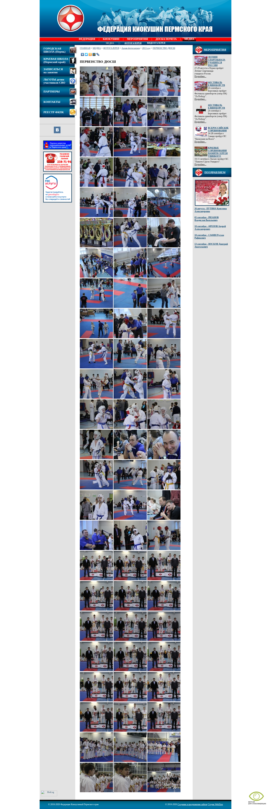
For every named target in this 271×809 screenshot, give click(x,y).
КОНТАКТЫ (52, 101)
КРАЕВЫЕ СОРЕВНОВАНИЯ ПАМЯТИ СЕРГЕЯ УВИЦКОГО (218, 152)
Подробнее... (200, 76)
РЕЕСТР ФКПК (54, 112)
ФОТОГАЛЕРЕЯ (111, 48)
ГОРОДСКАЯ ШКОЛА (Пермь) (54, 50)
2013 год (146, 48)
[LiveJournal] (98, 54)
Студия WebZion (215, 804)
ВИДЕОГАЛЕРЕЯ (156, 43)
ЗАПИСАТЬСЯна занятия (53, 71)
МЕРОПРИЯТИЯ (137, 39)
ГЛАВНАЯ (85, 48)
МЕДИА (189, 39)
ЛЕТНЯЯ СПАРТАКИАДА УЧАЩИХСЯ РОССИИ (216, 61)
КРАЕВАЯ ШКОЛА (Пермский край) (56, 60)
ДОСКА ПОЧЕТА (166, 39)
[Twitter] (86, 54)
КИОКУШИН (111, 39)
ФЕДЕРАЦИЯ (87, 39)
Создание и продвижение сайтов (192, 804)
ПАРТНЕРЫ (52, 91)
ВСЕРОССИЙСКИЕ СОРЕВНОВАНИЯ (218, 129)
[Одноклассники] (90, 54)
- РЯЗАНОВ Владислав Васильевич (206, 218)
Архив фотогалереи (130, 48)
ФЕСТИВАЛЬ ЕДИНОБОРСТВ (216, 84)
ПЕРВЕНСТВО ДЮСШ (164, 48)
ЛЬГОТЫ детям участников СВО (54, 81)
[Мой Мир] (94, 54)
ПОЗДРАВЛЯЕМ (214, 172)
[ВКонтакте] (82, 54)
